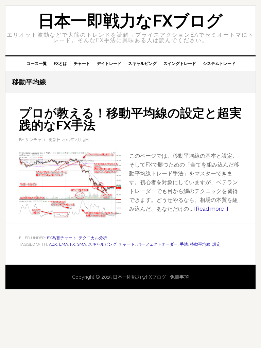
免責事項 (179, 277)
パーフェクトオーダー (157, 244)
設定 (216, 244)
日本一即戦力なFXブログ (130, 20)
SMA (81, 244)
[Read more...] (211, 209)
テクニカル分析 (93, 238)
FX (72, 244)
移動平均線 (200, 244)
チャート (127, 244)
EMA (63, 244)
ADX (53, 244)
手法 (184, 244)
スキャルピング (102, 244)
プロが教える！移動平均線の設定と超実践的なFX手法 (130, 119)
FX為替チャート (61, 238)
